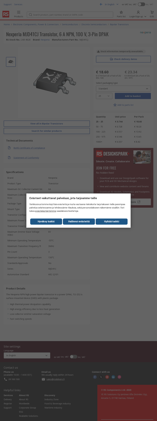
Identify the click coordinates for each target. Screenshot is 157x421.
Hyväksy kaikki (46, 221)
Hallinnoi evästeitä (79, 221)
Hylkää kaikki (111, 221)
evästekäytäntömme (45, 211)
